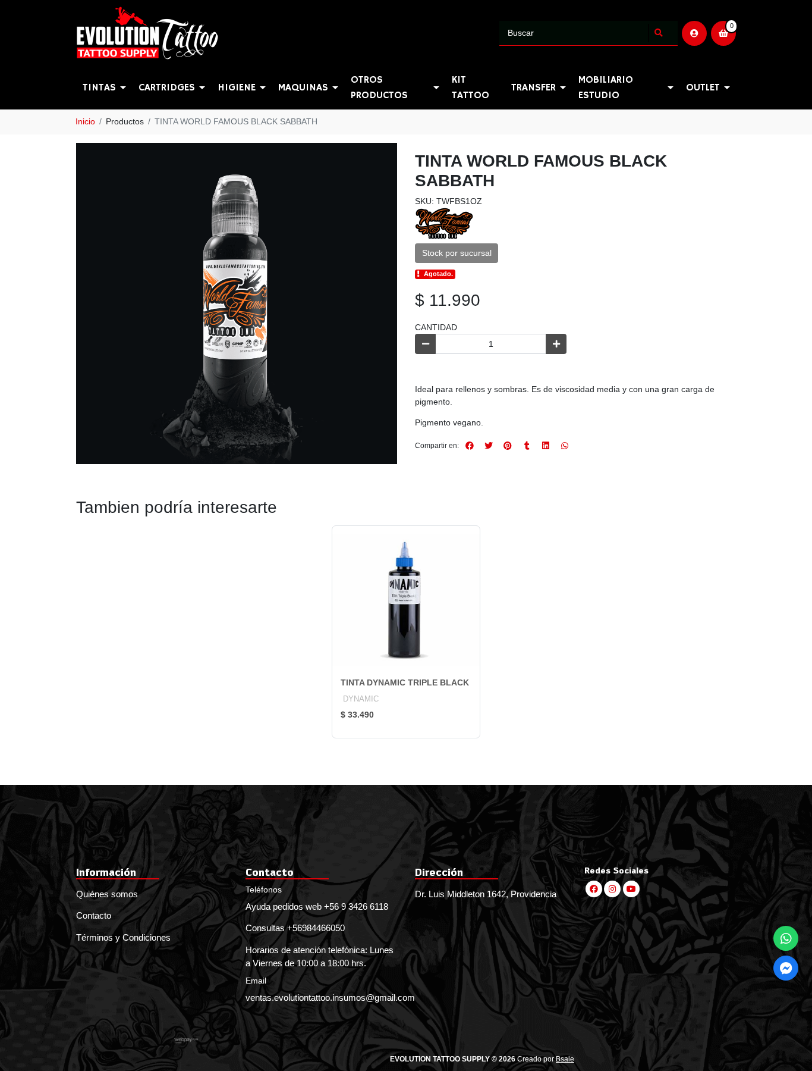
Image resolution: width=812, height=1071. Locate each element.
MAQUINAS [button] (303, 88)
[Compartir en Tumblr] (526, 445)
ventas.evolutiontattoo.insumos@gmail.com (321, 997)
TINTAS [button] (99, 88)
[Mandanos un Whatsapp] (785, 938)
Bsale (565, 1059)
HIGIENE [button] (237, 88)
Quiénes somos (107, 894)
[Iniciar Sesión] (694, 33)
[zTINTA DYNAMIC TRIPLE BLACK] (406, 600)
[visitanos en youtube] (631, 889)
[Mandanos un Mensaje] (785, 968)
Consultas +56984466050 (295, 928)
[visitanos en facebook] (594, 889)
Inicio (85, 121)
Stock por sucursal (457, 253)
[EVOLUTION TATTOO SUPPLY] (285, 33)
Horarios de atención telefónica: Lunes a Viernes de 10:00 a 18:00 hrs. (320, 957)
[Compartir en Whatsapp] (564, 445)
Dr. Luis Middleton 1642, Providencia (485, 894)
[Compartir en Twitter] (488, 445)
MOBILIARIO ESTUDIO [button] (605, 88)
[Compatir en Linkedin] (545, 445)
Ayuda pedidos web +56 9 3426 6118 (317, 906)
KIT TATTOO (470, 88)
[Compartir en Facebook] (469, 445)
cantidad (436, 327)
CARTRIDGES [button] (167, 88)
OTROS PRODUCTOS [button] (379, 88)
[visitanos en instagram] (612, 889)
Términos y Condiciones (123, 937)
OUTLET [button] (703, 88)
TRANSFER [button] (533, 88)
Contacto (93, 915)
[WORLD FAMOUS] (444, 222)
